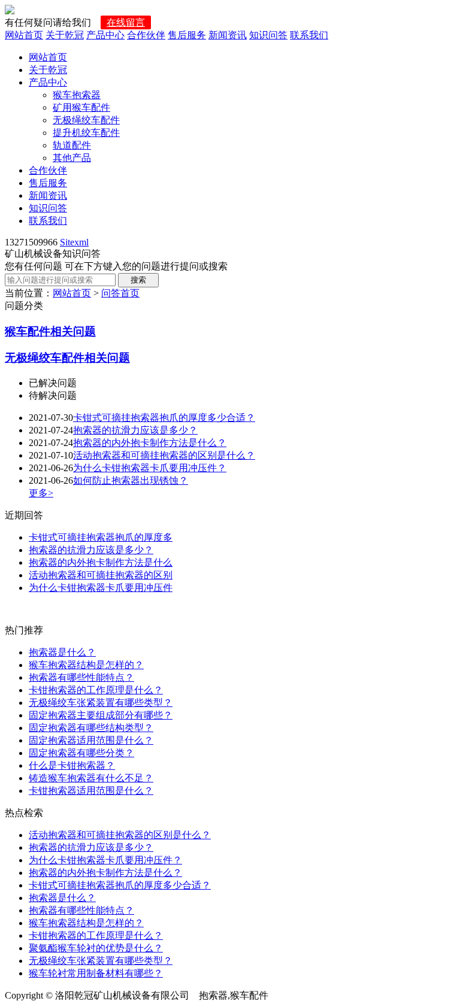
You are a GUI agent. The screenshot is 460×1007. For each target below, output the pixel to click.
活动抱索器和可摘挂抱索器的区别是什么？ (164, 455)
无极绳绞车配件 (86, 120)
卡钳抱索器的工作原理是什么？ (96, 690)
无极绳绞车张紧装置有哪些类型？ (100, 702)
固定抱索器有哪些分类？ (81, 753)
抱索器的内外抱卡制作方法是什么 (100, 562)
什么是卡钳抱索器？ (72, 765)
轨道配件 (72, 145)
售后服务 (187, 35)
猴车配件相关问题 (50, 331)
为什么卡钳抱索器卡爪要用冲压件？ (149, 468)
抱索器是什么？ (62, 652)
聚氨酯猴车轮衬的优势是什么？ (96, 948)
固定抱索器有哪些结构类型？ (91, 728)
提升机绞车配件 (86, 133)
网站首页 (24, 35)
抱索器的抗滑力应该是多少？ (135, 430)
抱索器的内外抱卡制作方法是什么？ (149, 443)
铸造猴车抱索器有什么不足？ (91, 778)
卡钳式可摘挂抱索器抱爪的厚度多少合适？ (164, 417)
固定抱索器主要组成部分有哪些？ (100, 715)
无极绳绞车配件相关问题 (67, 357)
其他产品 (72, 158)
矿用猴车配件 (81, 107)
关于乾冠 (65, 35)
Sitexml (74, 242)
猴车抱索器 (77, 95)
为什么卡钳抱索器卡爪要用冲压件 (100, 588)
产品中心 (105, 35)
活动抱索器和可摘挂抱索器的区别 (100, 575)
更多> (41, 493)
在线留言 (126, 22)
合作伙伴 (146, 35)
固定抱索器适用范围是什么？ (91, 740)
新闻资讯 (227, 35)
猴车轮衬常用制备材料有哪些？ (96, 973)
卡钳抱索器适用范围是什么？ (91, 790)
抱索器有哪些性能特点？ (81, 677)
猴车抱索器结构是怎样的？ (86, 665)
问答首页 (120, 293)
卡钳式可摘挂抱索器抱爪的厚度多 (100, 537)
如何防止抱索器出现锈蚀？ (130, 480)
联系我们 (309, 35)
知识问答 (268, 35)
